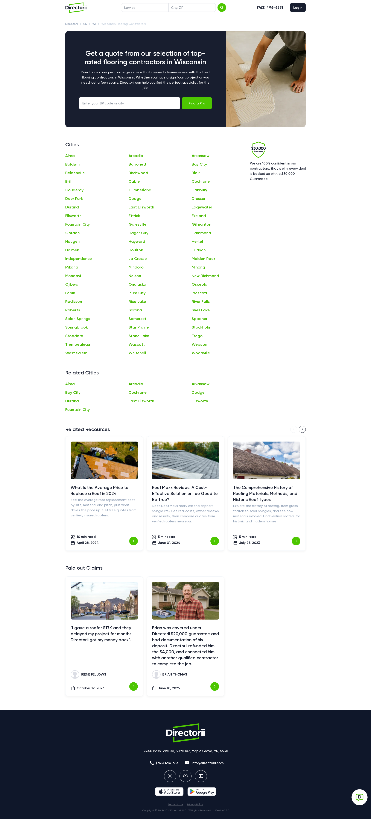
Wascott (137, 344)
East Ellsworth (141, 207)
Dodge (135, 198)
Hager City (138, 233)
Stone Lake (139, 335)
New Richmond (205, 275)
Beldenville (75, 172)
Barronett (137, 164)
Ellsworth (73, 215)
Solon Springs (77, 318)
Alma (70, 155)
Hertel (197, 241)
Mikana (71, 267)
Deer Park (74, 198)
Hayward (137, 241)
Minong (198, 267)
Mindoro (136, 267)
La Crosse (138, 258)
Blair (196, 172)
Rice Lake (137, 301)
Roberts (72, 310)
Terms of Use (175, 804)
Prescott (199, 293)
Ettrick (134, 215)
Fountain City (77, 224)
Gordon (72, 233)
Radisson (73, 301)
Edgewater (202, 207)
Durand (72, 207)
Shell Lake (201, 310)
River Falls (201, 301)
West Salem (76, 353)
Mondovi (73, 275)
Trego (197, 335)
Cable (134, 181)
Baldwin (72, 164)
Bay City (199, 164)
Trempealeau (77, 344)
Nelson (135, 275)
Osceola (199, 284)
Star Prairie (139, 327)
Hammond (201, 233)
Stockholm (201, 327)
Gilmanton (201, 224)
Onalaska (137, 284)
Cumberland (140, 190)
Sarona (135, 310)
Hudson (199, 250)
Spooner (199, 318)
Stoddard (74, 335)
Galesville (137, 224)
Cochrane (201, 181)
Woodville (201, 353)
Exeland (199, 215)
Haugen (72, 241)
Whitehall (137, 353)
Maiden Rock (203, 258)
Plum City (137, 293)
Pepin (70, 293)
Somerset (137, 318)
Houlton (136, 250)
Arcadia (136, 155)
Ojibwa (71, 284)
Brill (68, 181)
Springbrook (76, 327)
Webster (200, 344)
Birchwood (138, 172)
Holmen (72, 250)
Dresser (198, 198)
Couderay (74, 190)
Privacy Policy (195, 804)
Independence (78, 258)
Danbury (199, 190)
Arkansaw (201, 155)
